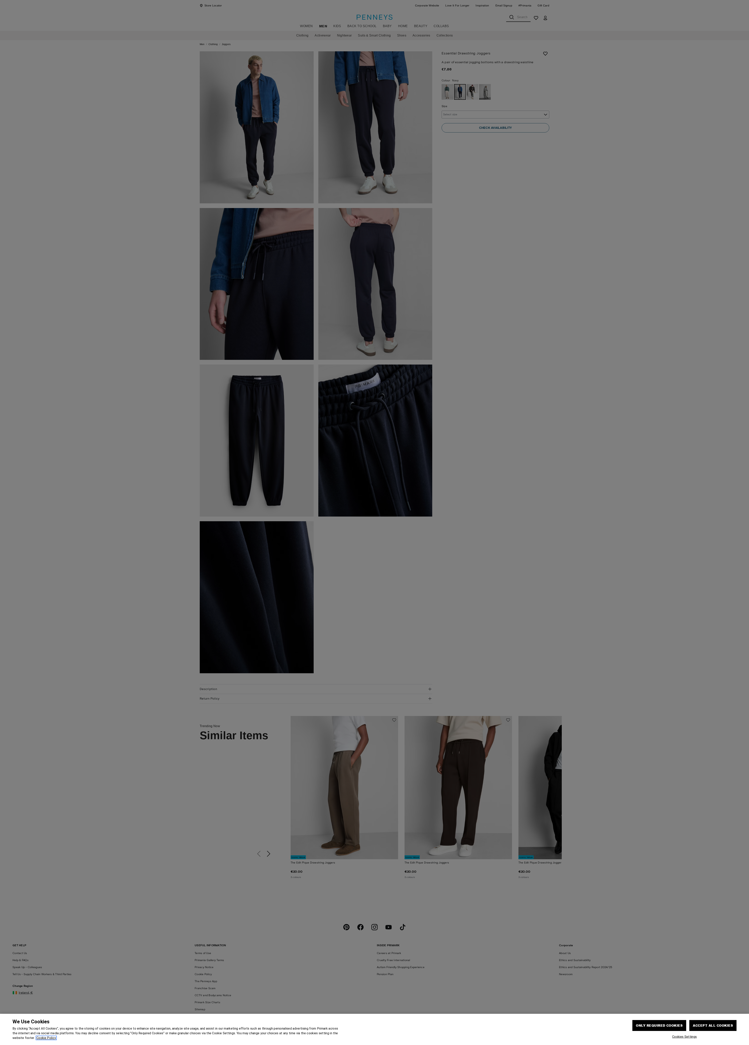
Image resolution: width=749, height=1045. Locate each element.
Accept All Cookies (713, 1025)
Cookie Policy (46, 1038)
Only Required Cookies (659, 1025)
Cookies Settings (684, 1037)
